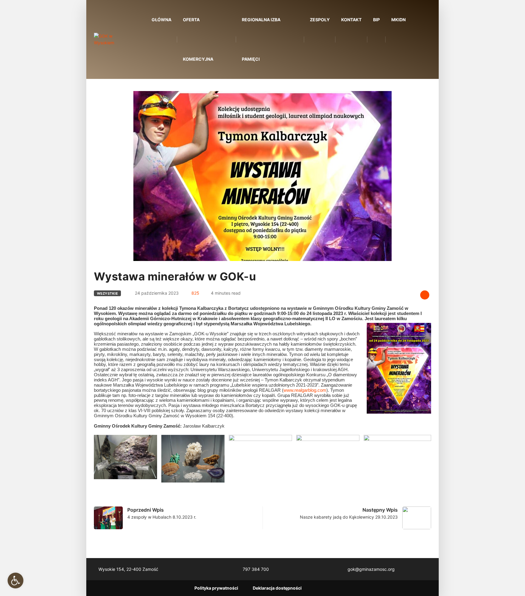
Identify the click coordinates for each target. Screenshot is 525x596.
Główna (161, 19)
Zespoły (320, 19)
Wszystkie (107, 293)
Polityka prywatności (216, 588)
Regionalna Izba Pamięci (261, 39)
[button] (15, 580)
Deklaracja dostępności (277, 588)
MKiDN (398, 19)
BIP (376, 19)
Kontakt (351, 19)
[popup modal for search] (421, 39)
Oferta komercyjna (198, 39)
